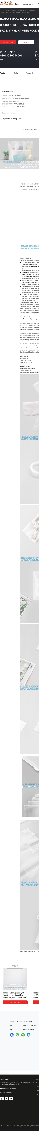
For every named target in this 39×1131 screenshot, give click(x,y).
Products (9, 11)
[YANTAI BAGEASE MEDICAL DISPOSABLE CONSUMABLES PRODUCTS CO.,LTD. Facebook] (2, 1098)
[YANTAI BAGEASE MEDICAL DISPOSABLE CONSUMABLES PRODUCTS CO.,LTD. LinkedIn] (11, 1098)
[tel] (34, 1035)
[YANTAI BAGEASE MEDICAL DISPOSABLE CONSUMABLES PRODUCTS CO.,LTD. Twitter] (6, 1098)
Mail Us (26, 42)
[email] (12, 1035)
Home (2, 11)
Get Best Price (8, 42)
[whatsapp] (17, 1035)
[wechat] (23, 1035)
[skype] (28, 1035)
